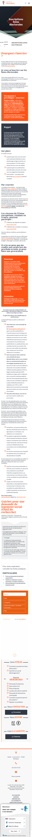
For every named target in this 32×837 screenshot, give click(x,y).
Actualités (16, 795)
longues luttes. (11, 66)
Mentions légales (16, 802)
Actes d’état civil (14, 686)
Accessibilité (16, 800)
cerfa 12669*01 (17, 176)
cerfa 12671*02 (11, 224)
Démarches (16, 799)
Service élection (5, 497)
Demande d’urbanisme (16, 684)
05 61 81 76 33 (21, 497)
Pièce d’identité (14, 688)
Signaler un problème (16, 702)
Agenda (16, 797)
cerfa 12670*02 (11, 229)
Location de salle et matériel (18, 691)
